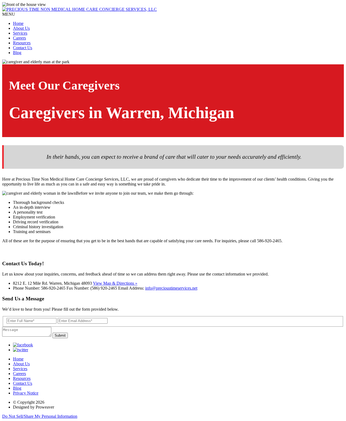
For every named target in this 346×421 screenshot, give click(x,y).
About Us (21, 28)
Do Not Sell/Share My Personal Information (39, 416)
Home (18, 23)
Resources (22, 43)
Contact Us (22, 47)
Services (20, 33)
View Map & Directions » (115, 283)
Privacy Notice (25, 393)
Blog (17, 52)
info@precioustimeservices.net (171, 288)
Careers (19, 38)
